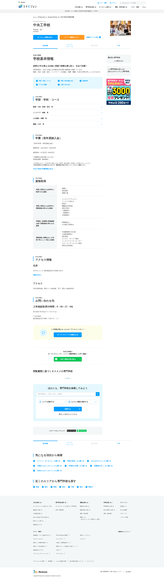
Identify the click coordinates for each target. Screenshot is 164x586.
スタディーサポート (38, 539)
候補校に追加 (92, 37)
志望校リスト (123, 506)
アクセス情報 (43, 84)
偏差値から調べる (37, 510)
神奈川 (90, 487)
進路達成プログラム (38, 550)
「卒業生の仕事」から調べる (77, 466)
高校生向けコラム (37, 524)
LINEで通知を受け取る (68, 359)
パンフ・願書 (71, 37)
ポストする (72, 430)
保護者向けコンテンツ (124, 531)
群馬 (54, 487)
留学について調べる (38, 521)
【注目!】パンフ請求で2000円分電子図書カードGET (81, 11)
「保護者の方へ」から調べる (103, 466)
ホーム (35, 17)
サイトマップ (90, 561)
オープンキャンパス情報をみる (67, 335)
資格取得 (85, 81)
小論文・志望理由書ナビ (62, 542)
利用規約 (50, 561)
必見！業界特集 (60, 510)
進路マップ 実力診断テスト (40, 546)
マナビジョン (27, 6)
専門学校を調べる (91, 7)
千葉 (72, 487)
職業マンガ (90, 518)
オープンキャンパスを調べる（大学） (42, 506)
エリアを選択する (48, 402)
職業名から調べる (84, 506)
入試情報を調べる (37, 513)
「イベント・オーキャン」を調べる (48, 461)
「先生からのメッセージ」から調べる (49, 470)
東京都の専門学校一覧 (53, 17)
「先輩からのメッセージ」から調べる (49, 466)
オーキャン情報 (45, 37)
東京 (81, 487)
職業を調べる (84, 502)
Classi (57, 550)
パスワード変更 (124, 517)
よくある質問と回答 (61, 561)
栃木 (46, 487)
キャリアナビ (59, 539)
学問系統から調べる (109, 506)
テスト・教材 (135, 7)
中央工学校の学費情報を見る (43, 169)
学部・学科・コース (45, 81)
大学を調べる (79, 7)
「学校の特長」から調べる (75, 461)
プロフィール (123, 513)
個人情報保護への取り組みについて (111, 571)
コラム (144, 7)
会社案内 (128, 571)
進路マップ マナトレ (85, 535)
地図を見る (37, 275)
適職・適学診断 (84, 513)
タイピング (83, 539)
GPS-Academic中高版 (61, 535)
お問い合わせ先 (65, 84)
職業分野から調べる (85, 510)
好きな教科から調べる (109, 510)
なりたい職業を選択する (79, 402)
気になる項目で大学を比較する (41, 517)
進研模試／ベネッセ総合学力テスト (42, 535)
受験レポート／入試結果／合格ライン (65, 546)
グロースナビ (59, 553)
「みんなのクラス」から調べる (100, 461)
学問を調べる (108, 502)
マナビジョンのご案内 (39, 561)
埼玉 (63, 487)
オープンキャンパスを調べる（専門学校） (66, 506)
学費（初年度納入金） (67, 81)
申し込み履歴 (123, 510)
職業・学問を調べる (121, 7)
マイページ (123, 502)
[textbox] (68, 394)
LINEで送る (83, 430)
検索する (68, 409)
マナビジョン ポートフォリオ (40, 553)
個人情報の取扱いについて (77, 561)
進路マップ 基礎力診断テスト (40, 542)
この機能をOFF (118, 61)
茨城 (37, 487)
